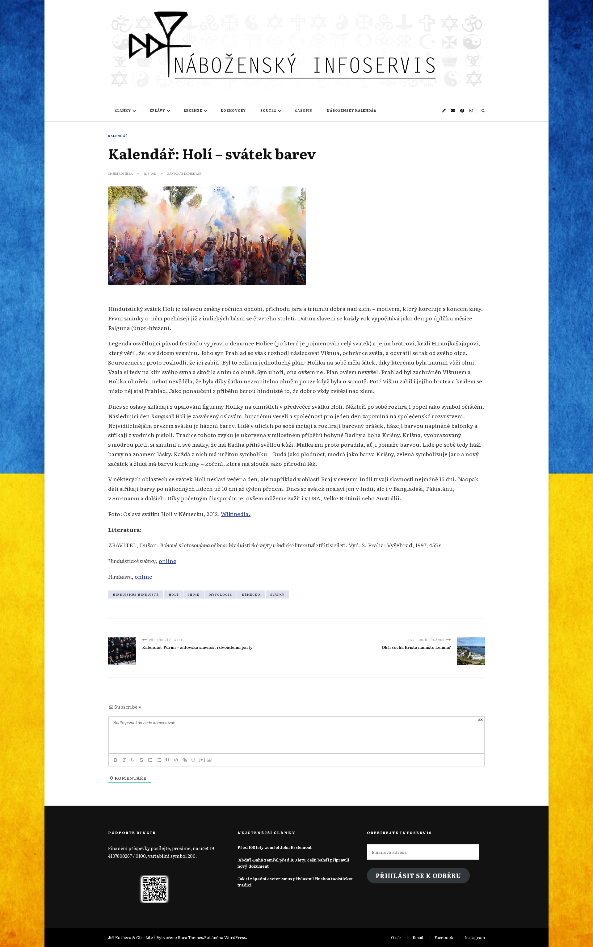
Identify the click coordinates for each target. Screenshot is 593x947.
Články (123, 110)
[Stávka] (141, 760)
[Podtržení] (132, 760)
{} (193, 759)
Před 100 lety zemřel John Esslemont (275, 847)
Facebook (444, 937)
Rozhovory (233, 110)
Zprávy (157, 110)
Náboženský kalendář (351, 110)
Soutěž (268, 110)
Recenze (193, 110)
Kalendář (118, 136)
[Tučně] (115, 760)
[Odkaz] (184, 760)
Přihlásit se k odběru (418, 875)
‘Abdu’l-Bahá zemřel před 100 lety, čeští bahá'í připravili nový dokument (293, 863)
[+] (202, 759)
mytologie (220, 594)
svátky (277, 594)
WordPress (235, 937)
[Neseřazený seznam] (158, 760)
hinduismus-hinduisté (136, 594)
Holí (173, 594)
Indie (193, 594)
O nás (396, 937)
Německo (251, 594)
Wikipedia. (235, 514)
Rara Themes (190, 937)
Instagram (475, 937)
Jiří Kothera (122, 173)
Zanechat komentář (184, 173)
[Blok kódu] (176, 760)
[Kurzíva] (124, 760)
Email (418, 937)
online (167, 561)
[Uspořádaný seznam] (150, 760)
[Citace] (167, 760)
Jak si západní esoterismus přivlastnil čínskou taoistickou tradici (296, 882)
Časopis (303, 110)
